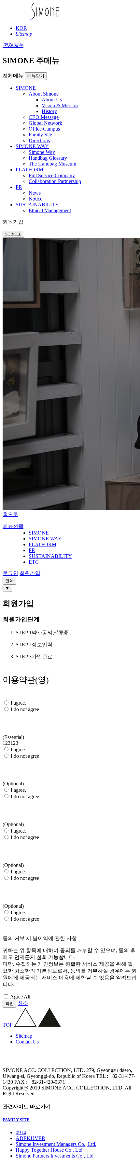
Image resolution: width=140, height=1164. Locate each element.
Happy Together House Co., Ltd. (50, 1150)
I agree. (18, 703)
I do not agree (25, 709)
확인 (9, 1003)
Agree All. (21, 996)
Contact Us (27, 1041)
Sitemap (24, 1036)
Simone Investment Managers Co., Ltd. (56, 1144)
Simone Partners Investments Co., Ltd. (55, 1155)
